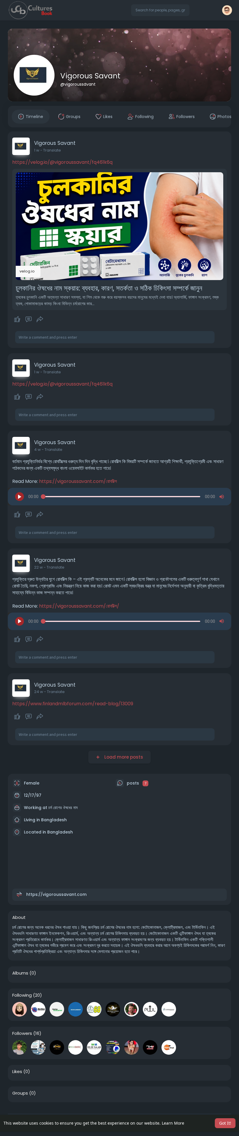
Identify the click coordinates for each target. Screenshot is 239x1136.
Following (22, 995)
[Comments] (29, 319)
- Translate (50, 150)
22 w (38, 567)
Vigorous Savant (90, 76)
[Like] (28, 319)
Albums (20, 973)
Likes (17, 1071)
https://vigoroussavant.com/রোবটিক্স (78, 481)
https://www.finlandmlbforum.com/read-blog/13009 (72, 703)
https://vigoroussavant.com (56, 894)
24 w (38, 691)
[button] (160, 10)
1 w (36, 150)
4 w (37, 449)
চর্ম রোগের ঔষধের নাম (63, 807)
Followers (22, 1033)
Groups (20, 1093)
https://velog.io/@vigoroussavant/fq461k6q (62, 162)
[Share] (40, 319)
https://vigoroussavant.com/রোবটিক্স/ (79, 606)
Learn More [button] (173, 1123)
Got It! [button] (225, 1123)
